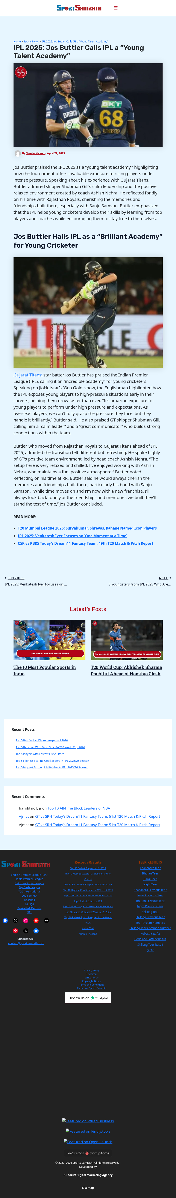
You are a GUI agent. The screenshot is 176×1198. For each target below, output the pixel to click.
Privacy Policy (91, 970)
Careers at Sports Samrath (91, 988)
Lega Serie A (29, 895)
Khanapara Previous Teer (150, 890)
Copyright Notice (91, 981)
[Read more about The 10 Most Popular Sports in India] (49, 639)
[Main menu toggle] (116, 8)
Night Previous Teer (150, 906)
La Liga (29, 904)
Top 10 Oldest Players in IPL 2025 (88, 868)
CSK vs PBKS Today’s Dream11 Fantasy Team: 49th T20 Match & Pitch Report (85, 543)
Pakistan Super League (29, 883)
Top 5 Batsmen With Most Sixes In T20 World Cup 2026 (50, 747)
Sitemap (88, 1188)
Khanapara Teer (150, 868)
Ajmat (24, 816)
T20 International (29, 891)
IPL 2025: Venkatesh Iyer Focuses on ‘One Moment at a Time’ (72, 535)
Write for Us (92, 977)
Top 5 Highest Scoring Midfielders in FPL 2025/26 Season (52, 767)
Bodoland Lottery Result (150, 939)
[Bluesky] (36, 930)
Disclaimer (91, 973)
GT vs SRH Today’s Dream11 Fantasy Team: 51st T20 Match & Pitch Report (97, 816)
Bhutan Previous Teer (150, 901)
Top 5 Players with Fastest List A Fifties (40, 754)
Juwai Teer (150, 879)
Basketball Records (29, 908)
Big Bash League (29, 887)
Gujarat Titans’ (28, 375)
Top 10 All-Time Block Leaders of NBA (79, 808)
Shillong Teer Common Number (150, 928)
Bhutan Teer (150, 873)
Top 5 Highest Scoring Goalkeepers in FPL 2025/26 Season (52, 761)
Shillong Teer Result (150, 945)
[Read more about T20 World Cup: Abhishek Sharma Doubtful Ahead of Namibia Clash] (127, 639)
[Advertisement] (88, 1060)
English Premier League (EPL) (29, 875)
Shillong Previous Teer (150, 917)
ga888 (150, 950)
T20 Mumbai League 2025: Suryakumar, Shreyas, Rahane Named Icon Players (87, 528)
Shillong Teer (150, 912)
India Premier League (29, 879)
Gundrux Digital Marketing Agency (88, 1175)
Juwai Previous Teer (150, 895)
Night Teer (150, 884)
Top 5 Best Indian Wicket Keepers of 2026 (42, 740)
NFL (29, 912)
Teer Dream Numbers (150, 923)
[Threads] (25, 930)
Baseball (29, 900)
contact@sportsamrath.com (26, 943)
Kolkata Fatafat (150, 934)
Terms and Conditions (91, 984)
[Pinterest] (15, 930)
